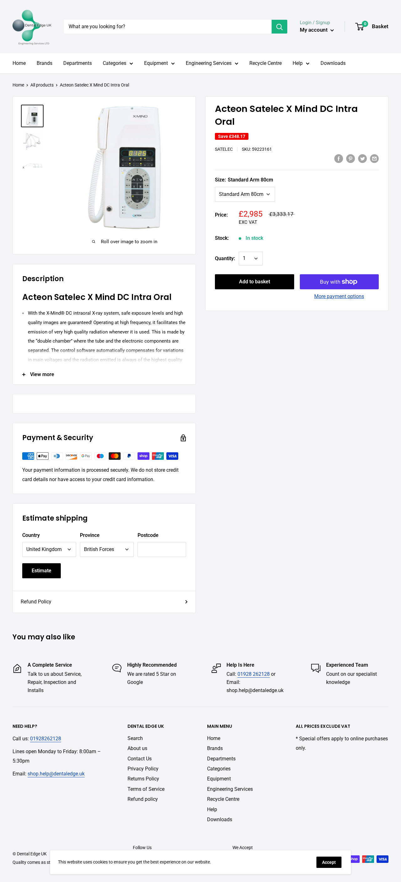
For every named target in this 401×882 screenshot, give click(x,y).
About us (137, 748)
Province (90, 535)
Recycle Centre (265, 63)
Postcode (148, 535)
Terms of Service (146, 789)
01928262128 (45, 739)
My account (314, 30)
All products (42, 84)
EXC (243, 222)
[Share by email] (374, 158)
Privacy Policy (143, 769)
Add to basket (254, 282)
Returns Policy (143, 779)
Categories (114, 63)
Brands (44, 63)
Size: (244, 180)
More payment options (339, 296)
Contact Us (140, 759)
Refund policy (143, 799)
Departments (77, 63)
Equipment (156, 63)
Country (31, 535)
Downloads (333, 63)
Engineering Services (209, 63)
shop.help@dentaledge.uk (56, 774)
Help (298, 63)
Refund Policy (36, 602)
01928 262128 (253, 674)
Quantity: (225, 258)
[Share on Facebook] (338, 158)
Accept (329, 862)
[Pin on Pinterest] (350, 158)
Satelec (224, 149)
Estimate (41, 571)
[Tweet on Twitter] (362, 158)
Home (19, 63)
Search (135, 738)
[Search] (279, 27)
